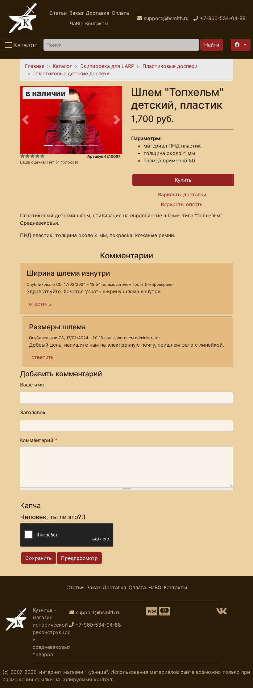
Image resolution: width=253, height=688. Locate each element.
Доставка (97, 13)
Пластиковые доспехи (170, 66)
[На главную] (22, 18)
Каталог (62, 66)
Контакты (96, 23)
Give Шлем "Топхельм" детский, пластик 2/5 (27, 156)
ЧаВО (76, 23)
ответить (40, 304)
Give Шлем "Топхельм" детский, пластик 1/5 (22, 156)
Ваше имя (32, 385)
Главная (34, 66)
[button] (241, 45)
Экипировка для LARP (107, 66)
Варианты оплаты (182, 204)
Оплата (120, 13)
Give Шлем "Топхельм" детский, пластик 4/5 (37, 156)
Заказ (76, 13)
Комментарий (38, 440)
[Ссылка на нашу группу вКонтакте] (221, 613)
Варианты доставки (182, 194)
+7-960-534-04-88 (98, 625)
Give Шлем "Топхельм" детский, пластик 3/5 (32, 156)
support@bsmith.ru (98, 612)
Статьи (58, 13)
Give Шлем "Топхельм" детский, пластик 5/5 (42, 156)
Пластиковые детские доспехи (71, 73)
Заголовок (33, 412)
